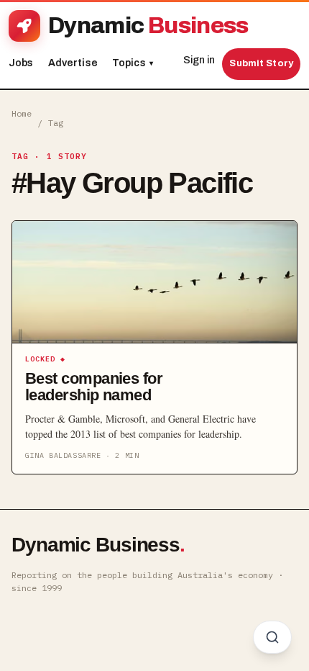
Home (21, 113)
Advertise (73, 63)
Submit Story (261, 63)
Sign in (199, 60)
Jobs (21, 63)
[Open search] (272, 637)
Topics (132, 63)
